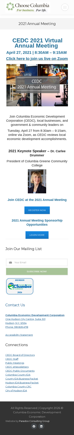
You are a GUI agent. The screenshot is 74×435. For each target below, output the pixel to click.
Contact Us (15, 305)
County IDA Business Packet (21, 378)
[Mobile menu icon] (65, 7)
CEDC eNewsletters (17, 366)
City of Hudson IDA (16, 390)
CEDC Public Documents (19, 370)
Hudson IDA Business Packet (22, 382)
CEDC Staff (11, 358)
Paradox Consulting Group (34, 421)
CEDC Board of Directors (20, 354)
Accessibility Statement (19, 334)
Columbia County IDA (17, 374)
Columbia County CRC (18, 386)
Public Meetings (14, 362)
